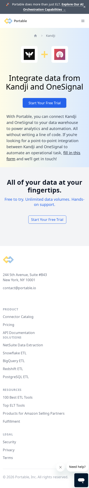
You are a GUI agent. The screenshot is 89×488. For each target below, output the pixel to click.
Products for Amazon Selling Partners (34, 413)
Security (9, 442)
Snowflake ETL (14, 353)
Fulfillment (11, 421)
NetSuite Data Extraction (23, 345)
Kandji (50, 36)
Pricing (8, 324)
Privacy (8, 450)
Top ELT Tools (14, 405)
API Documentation (19, 332)
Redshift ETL (13, 368)
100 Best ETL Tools (18, 397)
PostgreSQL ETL (16, 376)
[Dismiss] (84, 7)
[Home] (35, 35)
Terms (8, 457)
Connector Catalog (18, 316)
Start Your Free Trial (45, 103)
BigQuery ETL (14, 360)
